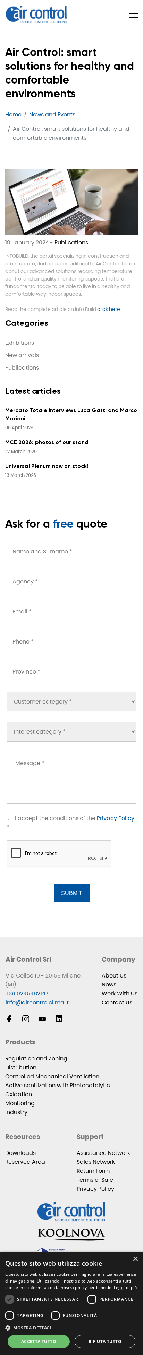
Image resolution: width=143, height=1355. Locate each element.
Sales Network (96, 1162)
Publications (71, 242)
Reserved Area (25, 1162)
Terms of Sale (95, 1180)
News (109, 985)
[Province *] (71, 671)
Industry (16, 1112)
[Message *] (71, 778)
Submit (71, 893)
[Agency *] (71, 581)
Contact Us (117, 1003)
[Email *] (71, 611)
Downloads (20, 1153)
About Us (114, 976)
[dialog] (71, 1303)
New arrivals (22, 355)
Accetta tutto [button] (38, 1341)
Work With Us (119, 994)
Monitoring (20, 1103)
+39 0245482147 (27, 994)
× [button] (135, 1259)
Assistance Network (103, 1153)
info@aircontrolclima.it (37, 1003)
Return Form (93, 1171)
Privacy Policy (115, 818)
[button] (71, 1328)
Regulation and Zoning (36, 1058)
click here (108, 309)
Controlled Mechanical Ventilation (52, 1076)
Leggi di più (125, 1287)
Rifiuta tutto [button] (105, 1341)
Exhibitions (19, 343)
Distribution (20, 1067)
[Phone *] (71, 641)
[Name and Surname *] (71, 551)
